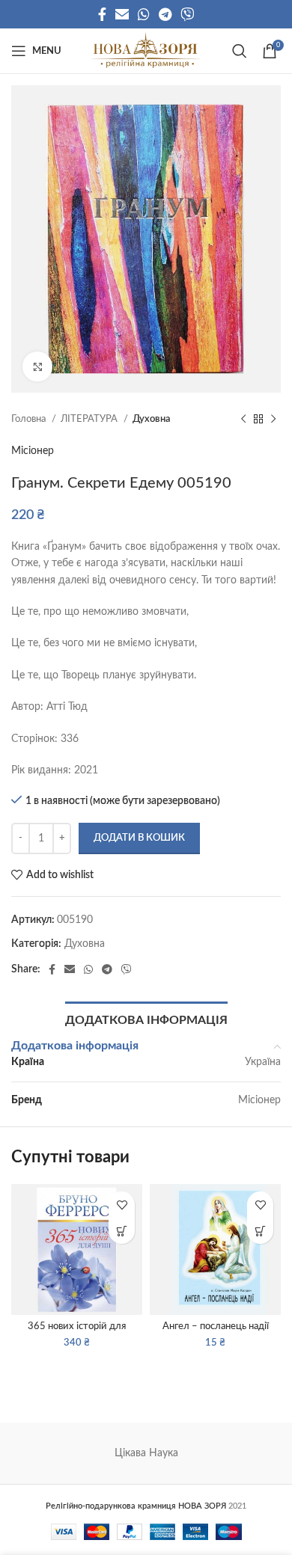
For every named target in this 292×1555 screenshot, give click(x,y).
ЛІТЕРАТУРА (90, 419)
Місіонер (32, 451)
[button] (122, 1231)
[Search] (240, 51)
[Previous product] (243, 419)
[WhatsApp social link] (143, 14)
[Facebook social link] (102, 14)
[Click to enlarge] (37, 366)
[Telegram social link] (165, 14)
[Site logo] (146, 51)
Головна (29, 419)
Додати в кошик (139, 838)
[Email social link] (122, 14)
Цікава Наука (146, 1453)
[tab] (146, 1019)
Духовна (152, 419)
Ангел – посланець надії (215, 1326)
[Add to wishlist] (122, 1204)
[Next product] (273, 419)
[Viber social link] (187, 14)
